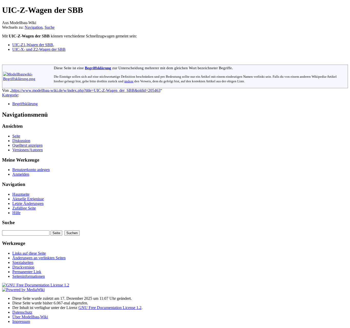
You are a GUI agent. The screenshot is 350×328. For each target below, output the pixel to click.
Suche (50, 27)
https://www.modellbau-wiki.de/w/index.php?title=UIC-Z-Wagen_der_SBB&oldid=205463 (86, 90)
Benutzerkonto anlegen (31, 169)
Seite (16, 136)
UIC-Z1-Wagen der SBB (32, 45)
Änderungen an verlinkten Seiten (39, 258)
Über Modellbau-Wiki (30, 317)
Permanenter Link (26, 272)
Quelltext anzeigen (27, 145)
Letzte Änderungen (28, 203)
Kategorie (10, 95)
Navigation (34, 27)
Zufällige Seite (24, 208)
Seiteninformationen (28, 276)
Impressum (21, 321)
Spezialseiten (22, 262)
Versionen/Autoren (27, 150)
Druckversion (23, 267)
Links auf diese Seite (29, 253)
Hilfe (16, 213)
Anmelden (20, 174)
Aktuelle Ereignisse (28, 199)
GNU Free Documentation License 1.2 (109, 307)
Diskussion (21, 140)
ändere (128, 81)
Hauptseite (20, 194)
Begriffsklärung (98, 68)
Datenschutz (22, 312)
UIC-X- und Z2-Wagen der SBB (39, 49)
